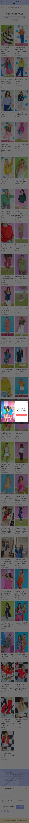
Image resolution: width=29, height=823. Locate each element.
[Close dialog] (27, 402)
